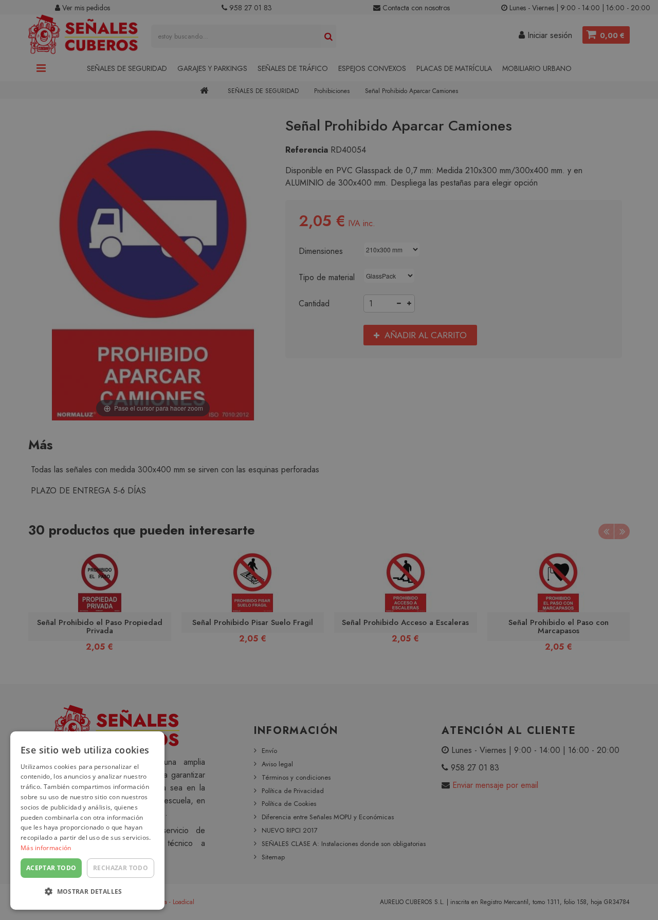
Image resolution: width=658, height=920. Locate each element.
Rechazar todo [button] (120, 867)
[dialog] (87, 820)
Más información (46, 847)
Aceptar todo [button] (51, 867)
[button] (87, 892)
